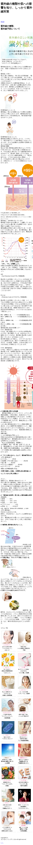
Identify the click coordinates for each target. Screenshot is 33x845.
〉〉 (2, 842)
